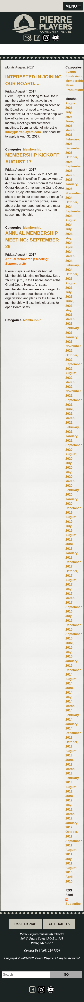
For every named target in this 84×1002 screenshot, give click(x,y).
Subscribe (73, 903)
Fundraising (74, 76)
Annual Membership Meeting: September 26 (32, 239)
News (69, 85)
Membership (32, 149)
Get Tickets (59, 924)
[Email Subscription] (27, 37)
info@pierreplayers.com (23, 132)
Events (70, 72)
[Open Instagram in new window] (46, 37)
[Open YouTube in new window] (56, 37)
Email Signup (25, 924)
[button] (73, 6)
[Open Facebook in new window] (37, 37)
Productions (74, 90)
